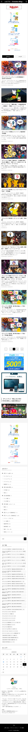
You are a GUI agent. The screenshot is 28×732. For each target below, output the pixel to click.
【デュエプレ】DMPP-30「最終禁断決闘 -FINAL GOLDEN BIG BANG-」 (13, 589)
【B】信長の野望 (8, 487)
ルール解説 (7, 521)
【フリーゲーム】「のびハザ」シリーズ (10, 631)
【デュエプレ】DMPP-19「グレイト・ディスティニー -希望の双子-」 (13, 561)
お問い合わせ (6, 727)
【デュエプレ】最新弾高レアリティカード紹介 (11, 622)
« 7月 (3, 672)
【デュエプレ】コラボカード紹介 (9, 611)
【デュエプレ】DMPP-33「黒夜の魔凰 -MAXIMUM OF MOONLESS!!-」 (11, 598)
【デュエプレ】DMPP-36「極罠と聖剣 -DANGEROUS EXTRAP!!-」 (11, 607)
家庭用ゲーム (7, 484)
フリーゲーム (7, 481)
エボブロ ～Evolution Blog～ (14, 1)
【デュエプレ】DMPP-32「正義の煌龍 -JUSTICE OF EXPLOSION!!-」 (11, 595)
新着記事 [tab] (8, 56)
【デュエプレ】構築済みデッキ (8, 624)
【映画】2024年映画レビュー (8, 641)
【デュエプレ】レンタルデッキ (8, 620)
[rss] (14, 725)
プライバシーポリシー (14, 727)
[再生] (3, 416)
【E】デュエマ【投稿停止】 (10, 512)
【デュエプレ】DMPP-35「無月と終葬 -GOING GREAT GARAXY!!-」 (12, 604)
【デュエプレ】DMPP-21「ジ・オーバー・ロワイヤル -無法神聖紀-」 (13, 566)
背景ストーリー (8, 532)
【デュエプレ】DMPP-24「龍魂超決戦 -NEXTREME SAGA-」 (13, 574)
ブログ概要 (21, 727)
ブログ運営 (7, 501)
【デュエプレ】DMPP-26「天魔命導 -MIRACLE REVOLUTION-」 (13, 579)
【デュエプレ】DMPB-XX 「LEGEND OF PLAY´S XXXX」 (13, 549)
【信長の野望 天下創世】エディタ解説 (9, 635)
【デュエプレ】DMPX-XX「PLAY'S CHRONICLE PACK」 (13, 609)
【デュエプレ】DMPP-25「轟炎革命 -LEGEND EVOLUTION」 (13, 576)
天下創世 (7, 490)
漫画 (5, 509)
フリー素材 (7, 498)
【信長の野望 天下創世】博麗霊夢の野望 (10, 637)
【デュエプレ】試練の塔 (7, 626)
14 (10, 349)
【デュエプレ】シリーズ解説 (8, 613)
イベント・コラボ (8, 518)
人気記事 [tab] (20, 56)
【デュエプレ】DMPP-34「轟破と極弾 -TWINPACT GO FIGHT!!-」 (13, 601)
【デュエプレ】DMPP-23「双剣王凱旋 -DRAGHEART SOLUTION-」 (11, 572)
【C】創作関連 (7, 495)
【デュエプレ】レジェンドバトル (8, 618)
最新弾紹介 (7, 526)
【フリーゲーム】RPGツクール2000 (9, 628)
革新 (5, 492)
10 (3, 661)
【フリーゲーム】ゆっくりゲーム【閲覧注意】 (11, 633)
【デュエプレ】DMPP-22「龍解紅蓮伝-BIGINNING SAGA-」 (13, 569)
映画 (6, 507)
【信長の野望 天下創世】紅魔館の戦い (9, 639)
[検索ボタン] (26, 1)
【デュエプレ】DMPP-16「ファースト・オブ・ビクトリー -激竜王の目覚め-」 (14, 552)
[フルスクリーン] (25, 416)
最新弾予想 (7, 523)
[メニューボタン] (1, 1)
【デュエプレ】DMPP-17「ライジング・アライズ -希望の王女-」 (13, 555)
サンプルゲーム (8, 476)
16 (17, 349)
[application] (14, 411)
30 (22, 349)
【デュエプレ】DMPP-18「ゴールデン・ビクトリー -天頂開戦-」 (13, 558)
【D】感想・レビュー (9, 504)
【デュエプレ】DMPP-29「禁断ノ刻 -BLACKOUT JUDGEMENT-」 (14, 586)
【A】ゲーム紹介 (8, 473)
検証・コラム (7, 529)
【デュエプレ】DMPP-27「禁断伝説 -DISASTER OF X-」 (13, 581)
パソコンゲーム (8, 478)
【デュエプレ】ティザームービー (9, 616)
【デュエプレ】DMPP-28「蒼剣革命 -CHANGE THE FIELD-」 (13, 583)
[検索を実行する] (25, 538)
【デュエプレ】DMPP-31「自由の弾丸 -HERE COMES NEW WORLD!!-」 (13, 592)
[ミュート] (23, 416)
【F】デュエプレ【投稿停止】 (11, 515)
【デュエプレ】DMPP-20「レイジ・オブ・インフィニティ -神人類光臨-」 (14, 564)
